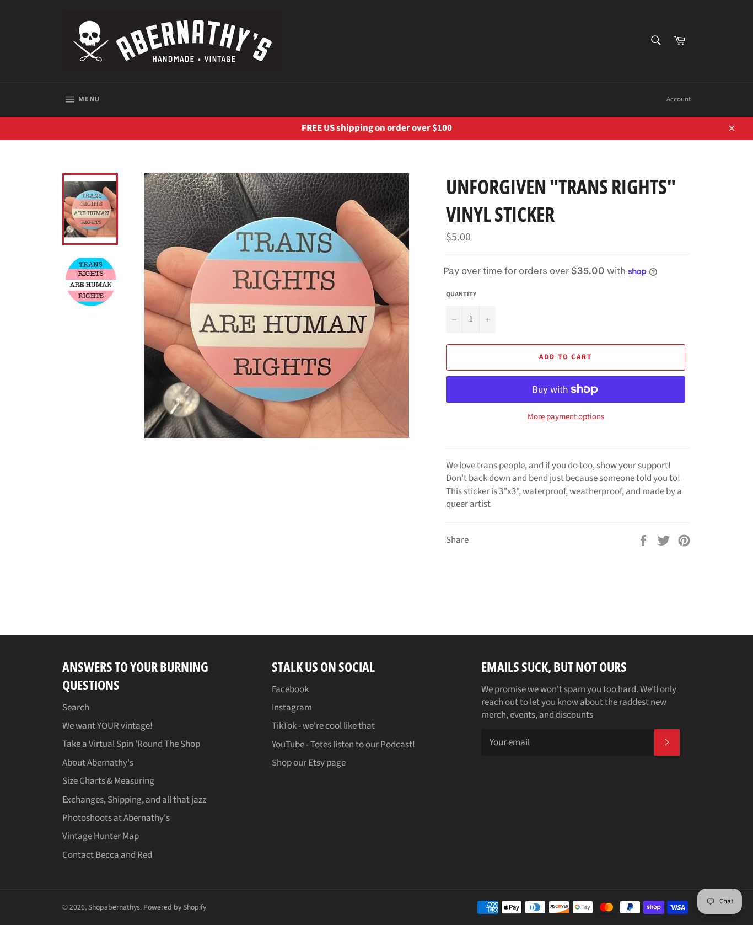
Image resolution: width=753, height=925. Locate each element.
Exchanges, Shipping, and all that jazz (134, 799)
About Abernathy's (97, 762)
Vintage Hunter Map (100, 836)
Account (678, 99)
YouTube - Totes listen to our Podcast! (343, 744)
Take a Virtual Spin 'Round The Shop (131, 744)
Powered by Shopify (174, 907)
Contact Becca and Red (107, 855)
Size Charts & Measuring (108, 781)
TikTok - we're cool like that (323, 725)
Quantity (461, 294)
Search (75, 707)
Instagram (292, 707)
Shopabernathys (114, 907)
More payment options (566, 417)
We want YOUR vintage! (107, 725)
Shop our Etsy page (309, 762)
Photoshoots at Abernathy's (116, 818)
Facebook (290, 689)
